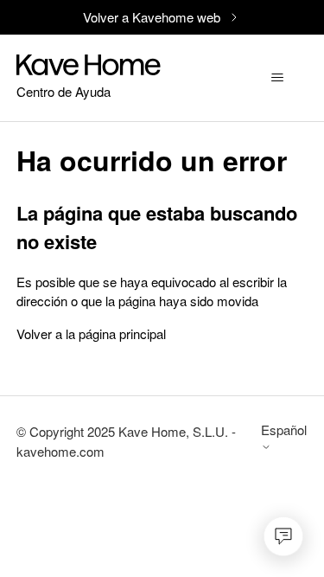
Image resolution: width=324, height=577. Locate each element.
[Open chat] (283, 536)
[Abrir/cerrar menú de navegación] (277, 78)
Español (284, 430)
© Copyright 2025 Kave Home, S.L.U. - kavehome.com (126, 441)
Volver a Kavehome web (151, 17)
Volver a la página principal (91, 333)
